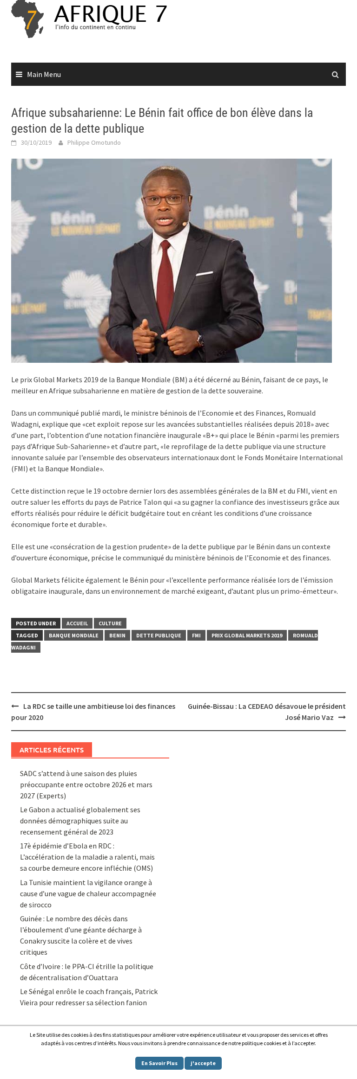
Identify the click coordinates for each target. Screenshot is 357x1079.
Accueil (77, 623)
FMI (196, 635)
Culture (110, 623)
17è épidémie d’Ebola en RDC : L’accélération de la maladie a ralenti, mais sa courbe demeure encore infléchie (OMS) (87, 857)
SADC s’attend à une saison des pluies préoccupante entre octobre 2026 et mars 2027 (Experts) (86, 784)
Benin (117, 635)
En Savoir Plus (159, 1063)
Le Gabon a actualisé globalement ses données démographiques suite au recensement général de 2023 (80, 820)
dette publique (158, 635)
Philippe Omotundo (94, 142)
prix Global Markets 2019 (247, 635)
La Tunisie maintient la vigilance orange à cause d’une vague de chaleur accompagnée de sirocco (88, 893)
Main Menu (44, 74)
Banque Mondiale (74, 635)
